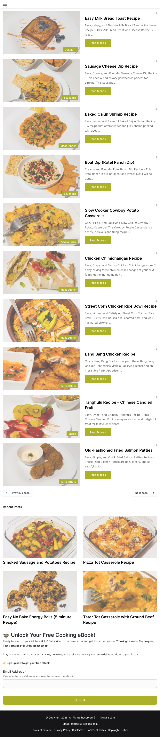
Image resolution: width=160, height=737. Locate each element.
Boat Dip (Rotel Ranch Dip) (109, 162)
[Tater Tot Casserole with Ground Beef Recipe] (120, 591)
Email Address (15, 671)
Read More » (98, 42)
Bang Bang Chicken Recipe (110, 354)
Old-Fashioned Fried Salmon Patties (119, 450)
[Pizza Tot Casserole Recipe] (120, 537)
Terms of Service (41, 730)
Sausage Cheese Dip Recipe (111, 66)
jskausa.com (107, 717)
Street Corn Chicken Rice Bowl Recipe (121, 306)
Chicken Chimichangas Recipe (113, 258)
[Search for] (155, 5)
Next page (141, 492)
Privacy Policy (62, 730)
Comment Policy (96, 730)
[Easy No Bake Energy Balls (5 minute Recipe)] (40, 591)
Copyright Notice (118, 730)
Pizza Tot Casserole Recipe (108, 562)
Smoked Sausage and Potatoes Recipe (39, 562)
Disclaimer (78, 730)
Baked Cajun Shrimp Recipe (111, 114)
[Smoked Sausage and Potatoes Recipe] (40, 537)
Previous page (21, 492)
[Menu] (5, 5)
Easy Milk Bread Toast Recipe (112, 18)
